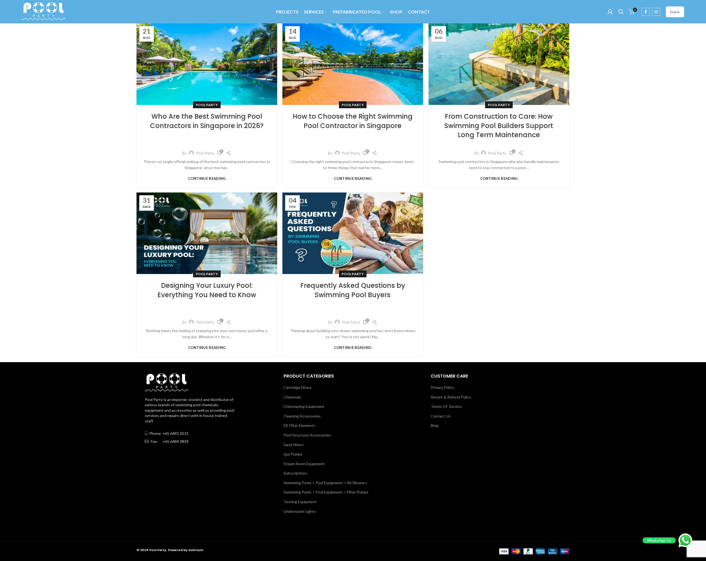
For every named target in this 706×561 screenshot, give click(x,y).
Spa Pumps (293, 454)
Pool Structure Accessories (307, 435)
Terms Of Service (446, 406)
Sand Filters (294, 444)
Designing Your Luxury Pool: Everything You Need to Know (206, 290)
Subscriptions (295, 473)
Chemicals (292, 397)
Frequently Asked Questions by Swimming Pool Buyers (352, 290)
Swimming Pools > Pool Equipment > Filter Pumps (326, 492)
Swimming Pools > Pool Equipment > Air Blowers (325, 482)
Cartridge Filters (298, 387)
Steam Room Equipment (304, 463)
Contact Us (441, 416)
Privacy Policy (442, 387)
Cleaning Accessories (302, 416)
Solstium (195, 550)
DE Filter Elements (299, 425)
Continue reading (207, 178)
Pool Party (207, 105)
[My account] (610, 11)
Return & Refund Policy (451, 397)
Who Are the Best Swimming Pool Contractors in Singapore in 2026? (207, 121)
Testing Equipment (300, 501)
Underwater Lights (300, 511)
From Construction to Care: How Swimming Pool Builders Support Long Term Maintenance (498, 125)
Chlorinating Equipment (304, 406)
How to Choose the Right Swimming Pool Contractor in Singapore (353, 121)
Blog (434, 425)
